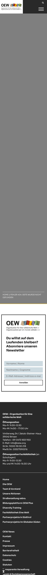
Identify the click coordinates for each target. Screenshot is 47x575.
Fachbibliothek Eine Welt (16, 512)
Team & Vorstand (11, 489)
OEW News (8, 531)
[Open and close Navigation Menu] (41, 10)
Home (5, 294)
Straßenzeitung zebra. (14, 498)
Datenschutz (9, 555)
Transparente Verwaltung (16, 569)
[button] (43, 3)
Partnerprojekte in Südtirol (17, 517)
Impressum (9, 545)
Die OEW (7, 484)
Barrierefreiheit (11, 550)
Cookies (7, 560)
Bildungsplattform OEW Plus (18, 503)
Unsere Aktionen (11, 493)
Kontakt (7, 536)
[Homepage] (11, 6)
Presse (6, 541)
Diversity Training (12, 507)
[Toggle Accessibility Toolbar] (3, 571)
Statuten (7, 564)
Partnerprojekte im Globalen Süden (21, 522)
